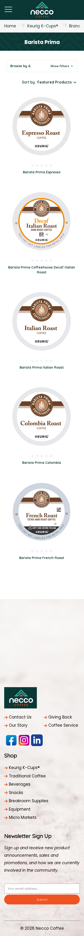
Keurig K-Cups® (24, 767)
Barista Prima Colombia (41, 463)
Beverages (19, 784)
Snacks (16, 792)
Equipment (20, 809)
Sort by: (29, 82)
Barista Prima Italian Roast (42, 367)
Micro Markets (22, 817)
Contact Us (20, 717)
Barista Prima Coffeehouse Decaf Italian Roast (41, 269)
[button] (42, 66)
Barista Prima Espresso (41, 172)
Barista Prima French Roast (41, 558)
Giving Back (60, 717)
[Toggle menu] (8, 9)
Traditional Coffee (27, 776)
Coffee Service (63, 725)
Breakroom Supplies (28, 801)
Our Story (18, 725)
